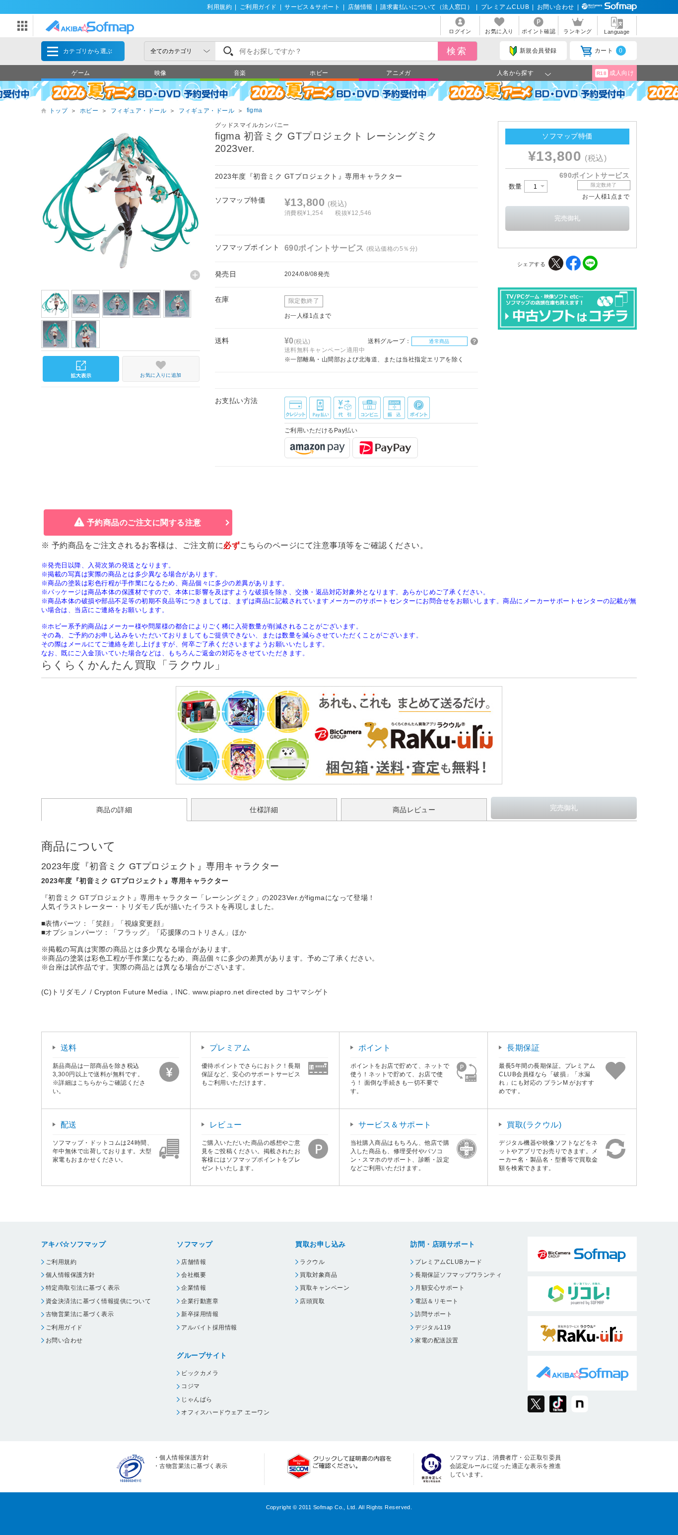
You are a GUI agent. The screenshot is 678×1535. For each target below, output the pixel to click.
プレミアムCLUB (505, 6)
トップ (58, 110)
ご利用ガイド (258, 6)
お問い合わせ (555, 6)
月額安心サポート (440, 1287)
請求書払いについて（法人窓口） (426, 6)
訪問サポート (433, 1314)
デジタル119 (433, 1327)
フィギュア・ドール (138, 110)
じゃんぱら (196, 1399)
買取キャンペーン (324, 1287)
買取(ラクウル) (534, 1124)
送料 (69, 1048)
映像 (160, 73)
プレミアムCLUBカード (448, 1261)
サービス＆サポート (312, 6)
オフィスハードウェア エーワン (225, 1412)
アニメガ (398, 73)
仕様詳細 (264, 810)
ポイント (374, 1048)
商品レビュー (414, 810)
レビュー (225, 1124)
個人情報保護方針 (70, 1274)
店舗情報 (360, 6)
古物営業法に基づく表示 (80, 1314)
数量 (516, 186)
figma (255, 110)
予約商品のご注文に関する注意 (144, 522)
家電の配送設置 (436, 1340)
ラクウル (312, 1261)
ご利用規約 (61, 1261)
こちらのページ (268, 545)
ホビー (319, 73)
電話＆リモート (436, 1301)
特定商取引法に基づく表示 (83, 1287)
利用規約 (219, 6)
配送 (69, 1124)
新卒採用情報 (199, 1314)
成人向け (615, 73)
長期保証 (523, 1048)
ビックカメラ (199, 1373)
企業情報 (193, 1287)
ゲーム (80, 73)
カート (609, 50)
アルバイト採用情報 (209, 1327)
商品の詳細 (114, 810)
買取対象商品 (318, 1274)
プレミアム (229, 1048)
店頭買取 (312, 1301)
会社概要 (193, 1274)
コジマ (190, 1386)
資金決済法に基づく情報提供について (98, 1301)
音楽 (240, 73)
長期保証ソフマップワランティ (458, 1274)
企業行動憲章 (199, 1301)
